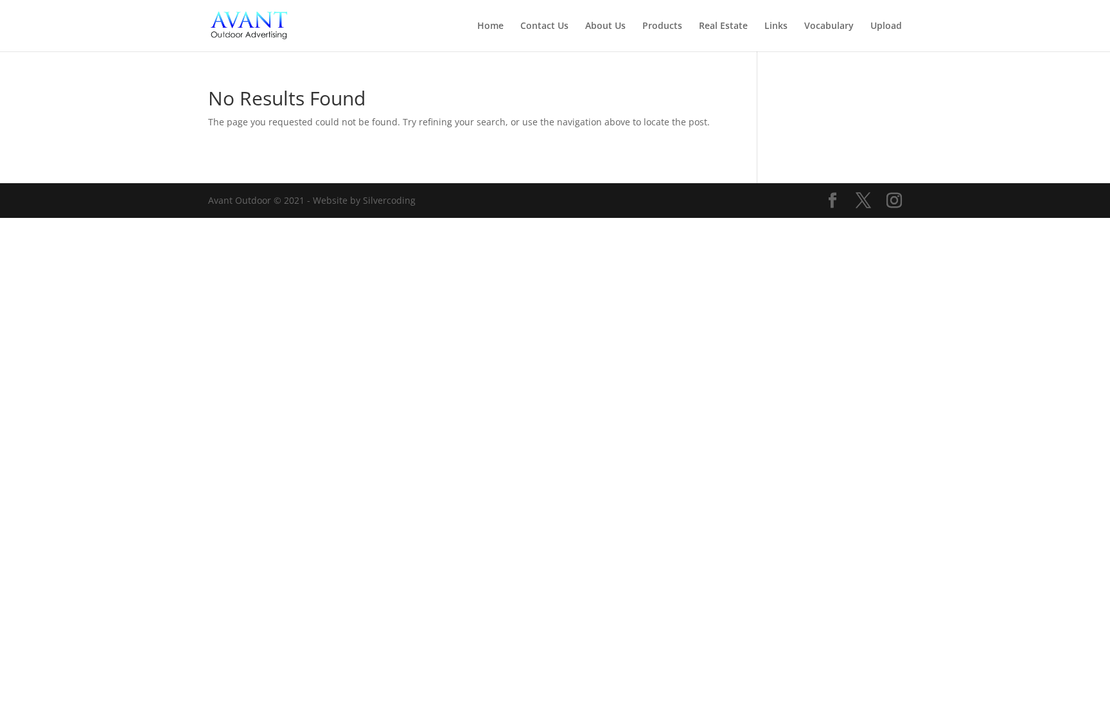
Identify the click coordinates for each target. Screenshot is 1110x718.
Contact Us (544, 26)
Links (776, 26)
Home (490, 26)
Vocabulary (829, 26)
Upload (886, 26)
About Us (605, 26)
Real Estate (723, 26)
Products (662, 26)
